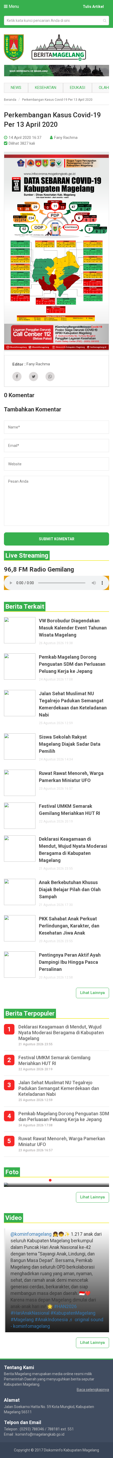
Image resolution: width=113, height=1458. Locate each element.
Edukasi (77, 87)
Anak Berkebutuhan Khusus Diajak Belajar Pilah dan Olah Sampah (70, 889)
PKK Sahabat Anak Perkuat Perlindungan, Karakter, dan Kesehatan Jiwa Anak (69, 926)
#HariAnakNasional (30, 1313)
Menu (13, 6)
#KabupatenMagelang (72, 1313)
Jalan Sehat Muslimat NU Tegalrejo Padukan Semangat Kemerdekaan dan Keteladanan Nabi (73, 704)
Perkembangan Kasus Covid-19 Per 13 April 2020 (57, 100)
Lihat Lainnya (92, 992)
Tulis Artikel (93, 6)
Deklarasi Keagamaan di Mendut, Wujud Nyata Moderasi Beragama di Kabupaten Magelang (73, 849)
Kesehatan (45, 87)
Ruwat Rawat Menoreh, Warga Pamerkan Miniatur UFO (71, 776)
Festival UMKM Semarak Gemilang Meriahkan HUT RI (69, 809)
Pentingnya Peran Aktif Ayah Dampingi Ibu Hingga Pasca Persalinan (70, 962)
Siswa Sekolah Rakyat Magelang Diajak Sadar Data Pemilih (69, 744)
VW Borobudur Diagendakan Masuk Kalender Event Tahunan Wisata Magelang (73, 628)
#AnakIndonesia (51, 1319)
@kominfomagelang (31, 1234)
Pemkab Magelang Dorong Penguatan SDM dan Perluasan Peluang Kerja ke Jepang (72, 664)
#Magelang (22, 1319)
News (16, 87)
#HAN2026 (65, 1306)
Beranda (10, 100)
